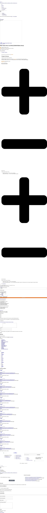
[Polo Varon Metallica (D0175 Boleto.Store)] (23, 434)
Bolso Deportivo (3, 342)
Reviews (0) (1, 310)
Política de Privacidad (18, 458)
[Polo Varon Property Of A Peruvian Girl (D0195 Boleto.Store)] (23, 407)
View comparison (2, 512)
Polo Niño (2, 347)
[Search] (1, 2)
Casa (2, 354)
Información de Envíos (18, 455)
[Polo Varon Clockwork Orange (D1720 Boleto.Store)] (31, 478)
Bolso (2, 352)
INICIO (3, 13)
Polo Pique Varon (3, 346)
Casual (2, 355)
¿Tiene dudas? (4, 283)
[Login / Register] (1, 4)
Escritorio (2, 360)
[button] (24, 118)
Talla (0, 292)
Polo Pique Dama (3, 340)
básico (2, 353)
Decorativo (2, 358)
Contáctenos (27, 458)
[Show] (0, 1)
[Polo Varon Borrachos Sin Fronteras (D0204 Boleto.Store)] (23, 393)
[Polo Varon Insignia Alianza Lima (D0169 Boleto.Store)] (23, 427)
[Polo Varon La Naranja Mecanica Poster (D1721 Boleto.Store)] (33, 477)
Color (0, 294)
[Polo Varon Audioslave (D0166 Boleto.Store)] (23, 448)
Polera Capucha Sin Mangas (4, 341)
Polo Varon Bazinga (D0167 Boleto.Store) (5, 421)
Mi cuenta (27, 459)
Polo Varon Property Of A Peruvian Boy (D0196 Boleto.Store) (7, 373)
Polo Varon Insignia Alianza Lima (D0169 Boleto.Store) (6, 428)
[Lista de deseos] (1, 370)
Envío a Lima (3, 170)
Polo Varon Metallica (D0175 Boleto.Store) (5, 435)
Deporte (2, 359)
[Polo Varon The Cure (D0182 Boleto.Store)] (23, 400)
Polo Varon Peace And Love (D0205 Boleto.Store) (6, 414)
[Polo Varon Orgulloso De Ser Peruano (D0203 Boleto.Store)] (23, 379)
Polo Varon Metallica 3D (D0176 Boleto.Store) (5, 387)
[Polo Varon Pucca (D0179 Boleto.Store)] (23, 441)
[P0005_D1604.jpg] (11, 42)
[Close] (0, 470)
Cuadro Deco (3, 339)
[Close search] (0, 469)
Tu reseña (1, 327)
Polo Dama (2, 344)
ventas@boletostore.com (7, 456)
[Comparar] (4, 372)
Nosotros (27, 457)
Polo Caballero (15, 16)
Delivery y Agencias (4, 52)
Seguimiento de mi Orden (29, 460)
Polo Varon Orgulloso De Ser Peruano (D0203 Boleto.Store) (7, 380)
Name (1, 328)
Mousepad (2, 348)
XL (1, 374)
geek (2, 362)
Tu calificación (1, 320)
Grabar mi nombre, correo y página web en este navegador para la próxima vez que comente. (11, 331)
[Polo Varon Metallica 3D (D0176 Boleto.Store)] (23, 386)
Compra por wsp (23, 297)
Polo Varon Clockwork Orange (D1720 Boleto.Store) (31, 479)
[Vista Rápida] (38, 478)
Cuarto (2, 357)
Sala (2, 366)
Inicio (12, 16)
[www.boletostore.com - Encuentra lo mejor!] (8, 472)
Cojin (1, 356)
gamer (2, 361)
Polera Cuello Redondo (4, 345)
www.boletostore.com (7, 457)
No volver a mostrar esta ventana (4, 488)
